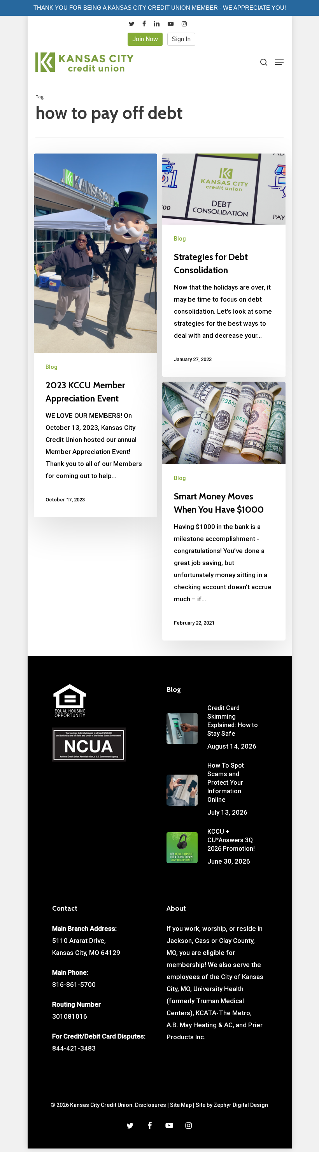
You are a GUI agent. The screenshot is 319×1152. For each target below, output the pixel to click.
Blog (52, 367)
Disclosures (150, 1105)
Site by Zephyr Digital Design (232, 1105)
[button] (279, 62)
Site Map (181, 1105)
